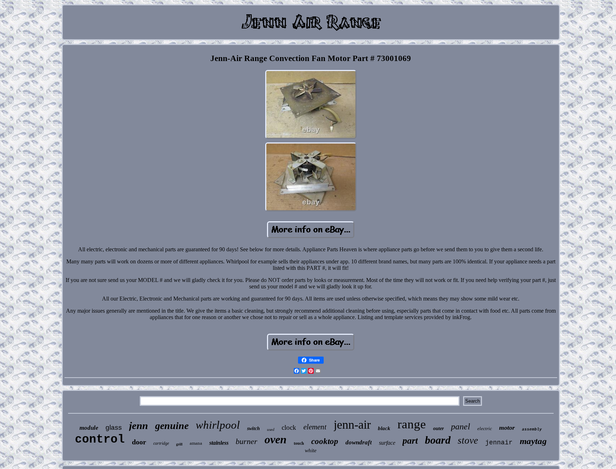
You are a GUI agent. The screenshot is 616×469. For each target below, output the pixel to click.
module (88, 427)
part (410, 440)
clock (289, 427)
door (139, 442)
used (270, 429)
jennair (499, 442)
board (438, 440)
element (315, 427)
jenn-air (352, 424)
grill (179, 444)
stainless (219, 443)
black (384, 428)
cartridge (161, 443)
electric (484, 428)
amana (196, 443)
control (100, 439)
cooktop (324, 441)
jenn (138, 425)
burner (246, 441)
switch (253, 428)
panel (460, 426)
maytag (533, 441)
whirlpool (218, 425)
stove (468, 440)
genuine (172, 425)
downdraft (358, 442)
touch (299, 443)
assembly (532, 429)
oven (276, 439)
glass (114, 427)
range (411, 424)
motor (507, 427)
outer (438, 428)
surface (387, 443)
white (311, 450)
